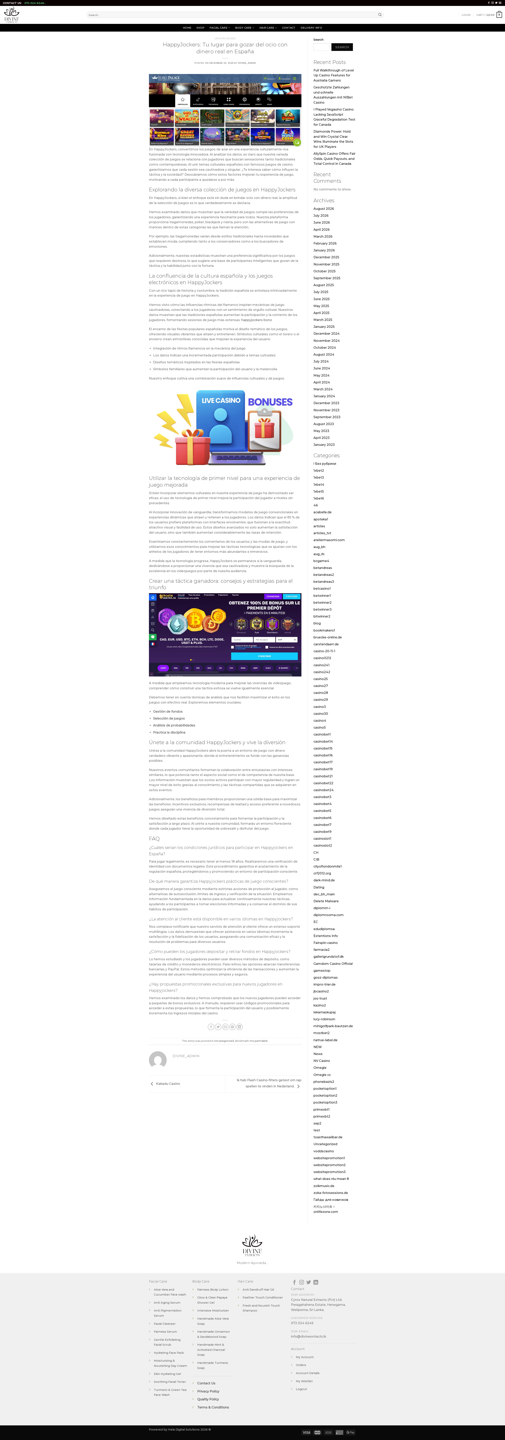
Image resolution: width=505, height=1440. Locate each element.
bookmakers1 (324, 630)
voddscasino (323, 1151)
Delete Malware (326, 901)
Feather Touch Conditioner (263, 1297)
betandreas (322, 568)
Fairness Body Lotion (212, 1289)
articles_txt (322, 533)
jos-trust (320, 998)
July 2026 (320, 215)
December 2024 (326, 333)
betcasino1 (322, 588)
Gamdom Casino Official (333, 964)
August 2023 (323, 424)
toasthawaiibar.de (327, 1137)
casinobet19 (323, 769)
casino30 (320, 714)
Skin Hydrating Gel (167, 1374)
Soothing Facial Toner (170, 1382)
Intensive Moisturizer (213, 1310)
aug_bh (319, 547)
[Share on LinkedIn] (239, 1027)
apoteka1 (320, 519)
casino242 (321, 672)
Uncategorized (225, 38)
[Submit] (380, 15)
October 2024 (324, 347)
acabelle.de (322, 512)
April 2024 (321, 382)
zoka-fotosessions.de (330, 1193)
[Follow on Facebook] (489, 3)
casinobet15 (322, 748)
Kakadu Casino (167, 1084)
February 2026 (325, 243)
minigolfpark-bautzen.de (333, 1026)
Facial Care (218, 27)
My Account (305, 1357)
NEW (317, 1047)
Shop (200, 27)
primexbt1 (321, 1109)
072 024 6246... (35, 3)
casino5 (319, 727)
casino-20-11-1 (324, 651)
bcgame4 (321, 561)
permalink (261, 1040)
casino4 (319, 720)
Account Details (308, 1373)
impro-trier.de (324, 984)
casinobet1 (322, 734)
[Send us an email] (500, 3)
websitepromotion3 (329, 1172)
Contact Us (206, 1383)
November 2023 (326, 410)
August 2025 (323, 285)
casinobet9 (322, 832)
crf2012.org (322, 873)
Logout (301, 1389)
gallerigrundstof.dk (328, 956)
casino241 (321, 665)
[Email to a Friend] (225, 1027)
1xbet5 (318, 491)
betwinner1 (322, 596)
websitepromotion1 (329, 1158)
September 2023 (326, 417)
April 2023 (321, 438)
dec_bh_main (324, 894)
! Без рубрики (324, 464)
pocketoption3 (325, 1102)
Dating (318, 887)
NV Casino (321, 1061)
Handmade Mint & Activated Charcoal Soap (211, 1350)
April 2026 (321, 229)
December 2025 (326, 257)
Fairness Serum (165, 1331)
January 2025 (324, 327)
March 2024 (323, 389)
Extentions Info (325, 936)
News (318, 1054)
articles (319, 526)
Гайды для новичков (330, 1200)
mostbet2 (321, 1033)
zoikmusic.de (323, 1186)
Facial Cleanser (165, 1324)
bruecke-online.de (327, 637)
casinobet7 (322, 825)
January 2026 (324, 250)
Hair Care (266, 27)
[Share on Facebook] (211, 1027)
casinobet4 (322, 804)
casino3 (319, 707)
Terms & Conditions (213, 1407)
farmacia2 (321, 950)
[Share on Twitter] (218, 1027)
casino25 (320, 679)
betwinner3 (322, 609)
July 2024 (321, 361)
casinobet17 (323, 762)
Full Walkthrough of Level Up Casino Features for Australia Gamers (333, 75)
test (316, 1130)
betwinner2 (322, 602)
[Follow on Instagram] (492, 3)
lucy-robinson (324, 1019)
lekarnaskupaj (324, 1012)
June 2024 (321, 368)
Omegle (319, 1068)
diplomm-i (321, 908)
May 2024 (321, 375)
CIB (316, 859)
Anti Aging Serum (167, 1302)
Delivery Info (311, 27)
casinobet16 (323, 755)
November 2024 (326, 341)
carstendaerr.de (326, 644)
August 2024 (323, 354)
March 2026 (322, 236)
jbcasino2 (321, 991)
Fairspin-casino (325, 943)
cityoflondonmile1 (327, 866)
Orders (301, 1365)
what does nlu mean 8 (331, 1179)
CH (315, 852)
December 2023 (326, 403)
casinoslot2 (322, 845)
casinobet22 (323, 783)
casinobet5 (322, 811)
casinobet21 (323, 776)
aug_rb (319, 554)
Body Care (243, 27)
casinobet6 (322, 818)
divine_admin (247, 63)
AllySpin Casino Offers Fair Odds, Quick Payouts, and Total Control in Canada (334, 159)
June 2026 (321, 222)
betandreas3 (323, 582)
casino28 (320, 693)
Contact (289, 27)
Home (187, 27)
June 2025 (321, 299)
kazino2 (319, 1005)
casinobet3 (322, 797)
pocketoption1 (325, 1089)
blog (317, 623)
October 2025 (324, 271)
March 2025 (322, 320)
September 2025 (326, 278)
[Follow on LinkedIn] (315, 1282)
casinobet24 (323, 790)
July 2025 (320, 292)
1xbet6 (318, 498)
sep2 (317, 1123)
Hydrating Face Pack (169, 1353)
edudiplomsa (324, 929)
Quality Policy (208, 1399)
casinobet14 (323, 741)
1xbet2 (318, 470)
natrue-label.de (325, 1040)
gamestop (321, 970)
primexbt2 (321, 1116)
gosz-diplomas (325, 977)
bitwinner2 (321, 616)
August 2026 (323, 209)
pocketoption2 (325, 1095)
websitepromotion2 (329, 1165)
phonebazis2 (323, 1082)
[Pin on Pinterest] (232, 1027)
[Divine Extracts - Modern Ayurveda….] (41, 15)
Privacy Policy (208, 1391)
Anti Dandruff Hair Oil (258, 1289)
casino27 (320, 686)
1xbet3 (318, 477)
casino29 (320, 700)
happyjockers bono (256, 320)
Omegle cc (322, 1075)
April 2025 (321, 313)
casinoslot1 (322, 838)
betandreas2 (323, 575)
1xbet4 (318, 484)
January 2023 (324, 445)
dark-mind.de (324, 880)
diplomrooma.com (328, 915)
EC (315, 922)
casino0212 (322, 658)
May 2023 (321, 431)
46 (315, 505)
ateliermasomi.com (329, 540)
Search (318, 39)
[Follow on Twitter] (496, 3)
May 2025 (321, 306)
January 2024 (324, 396)
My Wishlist (304, 1381)
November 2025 (326, 264)
